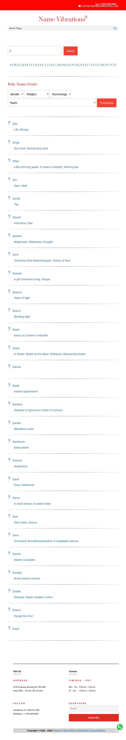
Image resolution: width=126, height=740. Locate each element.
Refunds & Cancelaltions (92, 730)
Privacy (73, 730)
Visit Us (17, 671)
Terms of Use (61, 730)
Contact (73, 671)
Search (71, 51)
